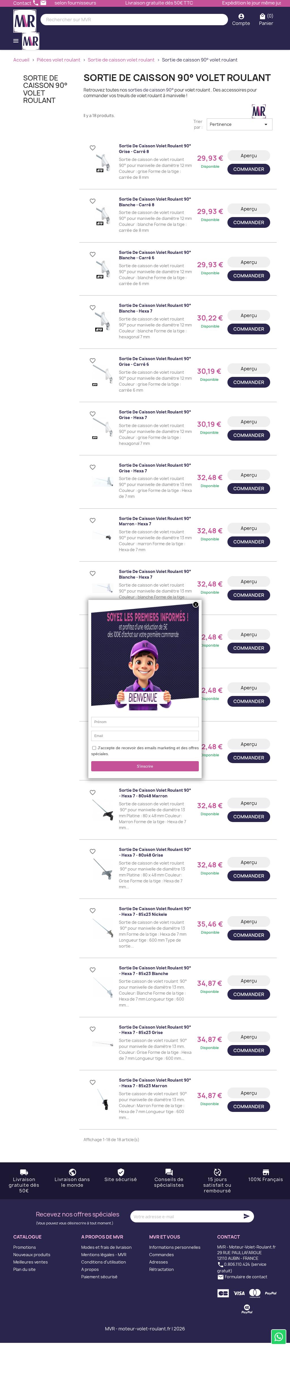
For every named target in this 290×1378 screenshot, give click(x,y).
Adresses (158, 1262)
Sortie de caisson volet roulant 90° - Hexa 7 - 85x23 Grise (155, 1029)
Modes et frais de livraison (106, 1247)
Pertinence (239, 124)
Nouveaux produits (31, 1254)
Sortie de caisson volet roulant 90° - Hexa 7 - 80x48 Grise (155, 852)
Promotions (24, 1247)
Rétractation (161, 1269)
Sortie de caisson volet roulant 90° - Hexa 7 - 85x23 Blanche (155, 970)
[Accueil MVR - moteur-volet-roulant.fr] (24, 20)
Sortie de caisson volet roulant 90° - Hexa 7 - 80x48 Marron (155, 793)
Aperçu (249, 155)
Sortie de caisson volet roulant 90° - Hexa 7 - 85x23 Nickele (155, 911)
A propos (90, 1269)
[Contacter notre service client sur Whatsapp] (279, 1337)
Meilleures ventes (30, 1262)
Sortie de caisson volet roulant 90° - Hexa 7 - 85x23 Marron (155, 1082)
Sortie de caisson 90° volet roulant (45, 89)
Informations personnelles (175, 1247)
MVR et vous (164, 1237)
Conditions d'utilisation (103, 1262)
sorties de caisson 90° (151, 90)
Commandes (161, 1254)
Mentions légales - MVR (103, 1254)
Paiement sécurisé (99, 1276)
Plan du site (24, 1269)
